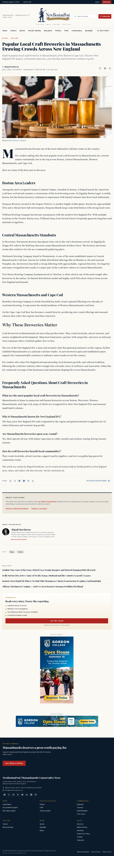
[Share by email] (28, 481)
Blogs (5, 38)
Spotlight (89, 31)
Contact (80, 837)
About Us (80, 824)
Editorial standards (83, 852)
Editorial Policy (82, 827)
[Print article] (105, 68)
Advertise (80, 830)
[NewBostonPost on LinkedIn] (31, 795)
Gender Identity (34, 31)
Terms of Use (106, 852)
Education (48, 31)
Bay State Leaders (9, 811)
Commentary (77, 31)
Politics (58, 31)
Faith (66, 31)
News (5, 31)
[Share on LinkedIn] (24, 481)
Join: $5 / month (56, 621)
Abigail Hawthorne (12, 67)
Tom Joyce (81, 814)
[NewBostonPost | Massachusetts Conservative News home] (53, 15)
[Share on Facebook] (19, 481)
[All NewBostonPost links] (35, 795)
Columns (80, 807)
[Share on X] (15, 481)
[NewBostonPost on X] (9, 795)
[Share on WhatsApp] (10, 481)
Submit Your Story (83, 834)
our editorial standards (47, 502)
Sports (22, 31)
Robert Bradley (82, 811)
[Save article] (100, 68)
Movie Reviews (8, 827)
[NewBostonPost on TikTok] (26, 795)
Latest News (7, 804)
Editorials (80, 804)
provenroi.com (21, 853)
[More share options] (33, 481)
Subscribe (106, 2)
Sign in (97, 2)
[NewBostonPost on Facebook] (4, 795)
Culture (13, 31)
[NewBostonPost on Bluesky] (22, 795)
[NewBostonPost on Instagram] (13, 795)
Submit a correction (39, 509)
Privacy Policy (95, 852)
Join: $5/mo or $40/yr (14, 763)
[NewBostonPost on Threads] (18, 795)
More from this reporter (19, 539)
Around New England (10, 807)
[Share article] (110, 68)
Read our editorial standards (17, 509)
